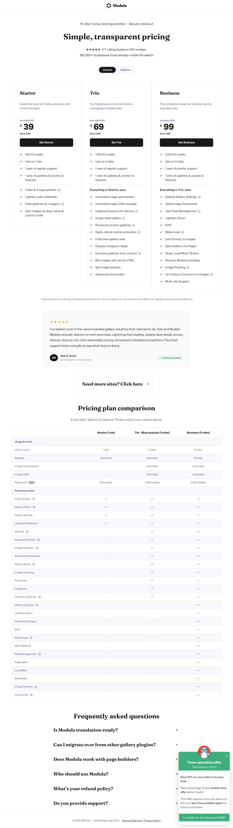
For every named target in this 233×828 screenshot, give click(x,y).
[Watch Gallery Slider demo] (123, 218)
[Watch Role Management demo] (199, 211)
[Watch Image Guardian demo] (37, 548)
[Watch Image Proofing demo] (188, 267)
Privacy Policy (152, 820)
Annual (107, 70)
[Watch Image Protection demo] (139, 232)
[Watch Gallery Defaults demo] (199, 197)
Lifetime (125, 70)
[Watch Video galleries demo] (59, 190)
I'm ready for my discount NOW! (204, 817)
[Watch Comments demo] (211, 274)
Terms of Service (132, 820)
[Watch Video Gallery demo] (34, 499)
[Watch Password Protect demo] (133, 225)
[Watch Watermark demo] (182, 232)
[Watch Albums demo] (136, 211)
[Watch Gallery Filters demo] (62, 204)
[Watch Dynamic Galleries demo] (140, 253)
